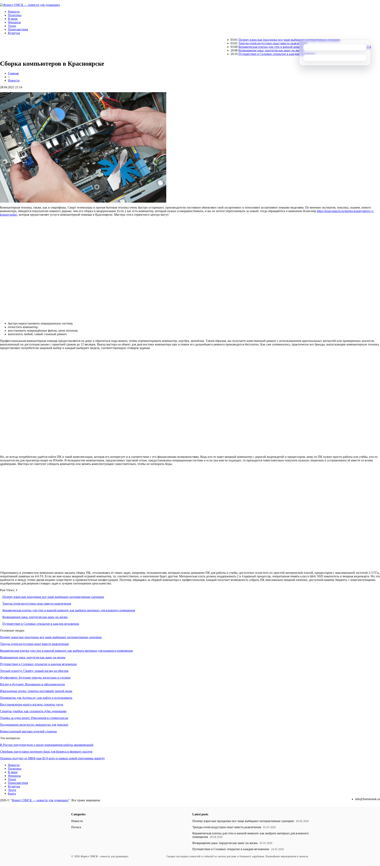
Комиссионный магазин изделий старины (28, 731)
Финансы (14, 22)
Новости (14, 11)
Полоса (76, 827)
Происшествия (18, 29)
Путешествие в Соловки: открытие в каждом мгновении (252, 54)
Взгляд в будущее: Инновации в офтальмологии (32, 684)
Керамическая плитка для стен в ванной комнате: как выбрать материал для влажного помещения (280, 46)
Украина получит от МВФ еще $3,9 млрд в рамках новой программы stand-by (52, 758)
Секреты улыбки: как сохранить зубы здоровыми (33, 711)
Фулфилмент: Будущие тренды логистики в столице (35, 677)
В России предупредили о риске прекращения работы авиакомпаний (46, 744)
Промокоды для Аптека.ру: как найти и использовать (36, 697)
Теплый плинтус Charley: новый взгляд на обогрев (34, 671)
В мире (13, 18)
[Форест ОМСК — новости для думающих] (30, 5)
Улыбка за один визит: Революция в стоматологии (34, 718)
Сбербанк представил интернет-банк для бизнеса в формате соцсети (46, 751)
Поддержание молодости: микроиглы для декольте (34, 724)
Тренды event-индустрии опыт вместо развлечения (248, 43)
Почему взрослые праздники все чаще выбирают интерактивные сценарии (265, 39)
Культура (14, 33)
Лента (12, 790)
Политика (14, 15)
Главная (13, 73)
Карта (12, 793)
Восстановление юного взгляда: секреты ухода (31, 704)
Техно (12, 26)
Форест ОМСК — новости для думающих (40, 800)
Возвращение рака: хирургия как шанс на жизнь (246, 50)
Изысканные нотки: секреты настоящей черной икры (36, 691)
